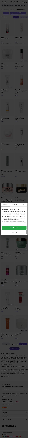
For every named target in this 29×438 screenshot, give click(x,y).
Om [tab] (23, 204)
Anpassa (13, 232)
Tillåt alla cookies (14, 227)
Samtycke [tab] (5, 204)
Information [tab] (14, 204)
